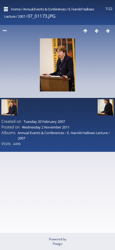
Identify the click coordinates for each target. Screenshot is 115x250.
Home (15, 9)
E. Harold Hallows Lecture (87, 132)
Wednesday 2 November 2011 (46, 127)
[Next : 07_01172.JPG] (107, 31)
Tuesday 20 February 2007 (44, 121)
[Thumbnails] (85, 31)
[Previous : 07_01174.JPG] (96, 31)
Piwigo (57, 243)
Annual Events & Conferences (44, 9)
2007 (21, 16)
